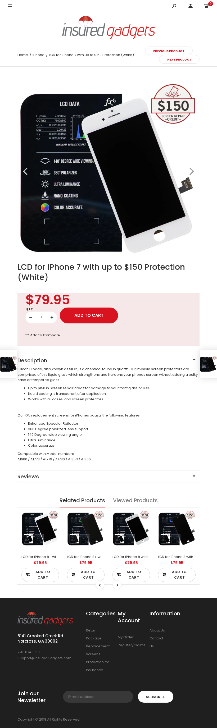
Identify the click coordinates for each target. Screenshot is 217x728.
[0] (206, 6)
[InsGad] (108, 28)
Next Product (179, 59)
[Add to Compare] (52, 517)
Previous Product (168, 51)
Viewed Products (135, 500)
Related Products (82, 500)
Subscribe (155, 696)
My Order (126, 637)
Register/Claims (132, 645)
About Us (157, 630)
